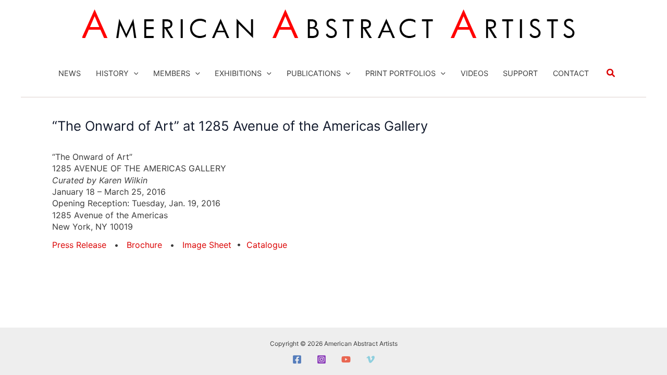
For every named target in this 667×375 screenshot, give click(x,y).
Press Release (79, 245)
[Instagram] (321, 359)
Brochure (144, 245)
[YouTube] (346, 359)
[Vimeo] (370, 359)
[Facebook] (297, 359)
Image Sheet (206, 245)
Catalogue (266, 245)
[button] (134, 73)
